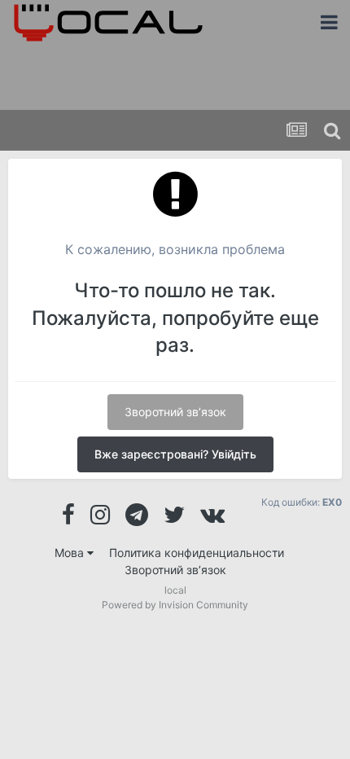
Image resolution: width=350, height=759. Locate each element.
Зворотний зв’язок (175, 412)
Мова (71, 552)
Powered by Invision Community (175, 605)
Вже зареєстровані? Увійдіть (175, 454)
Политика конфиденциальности (196, 552)
